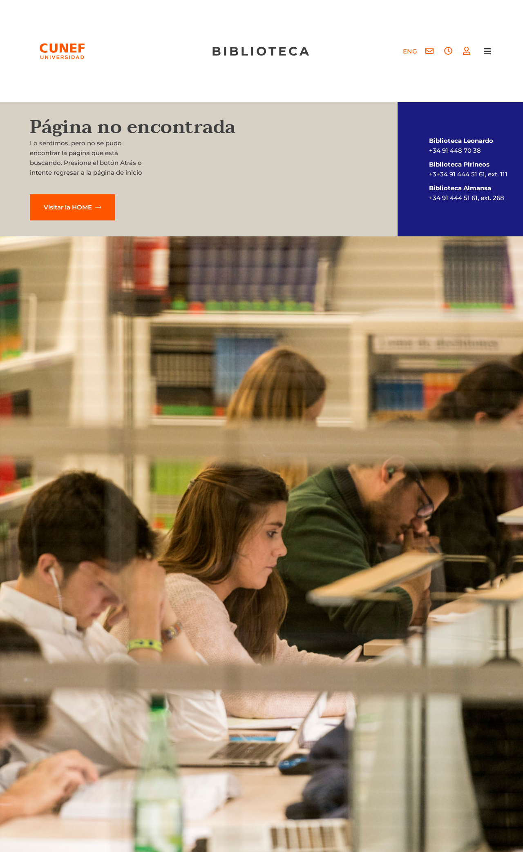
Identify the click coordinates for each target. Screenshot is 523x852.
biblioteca (261, 51)
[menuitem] (410, 51)
